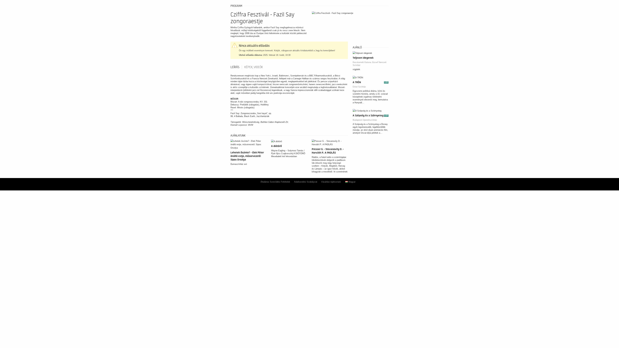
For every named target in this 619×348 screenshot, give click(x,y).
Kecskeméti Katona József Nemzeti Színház (369, 63)
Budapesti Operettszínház (365, 120)
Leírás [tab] (235, 67)
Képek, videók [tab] (253, 67)
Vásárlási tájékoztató (331, 182)
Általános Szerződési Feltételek (275, 182)
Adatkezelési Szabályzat (305, 182)
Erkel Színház (359, 87)
